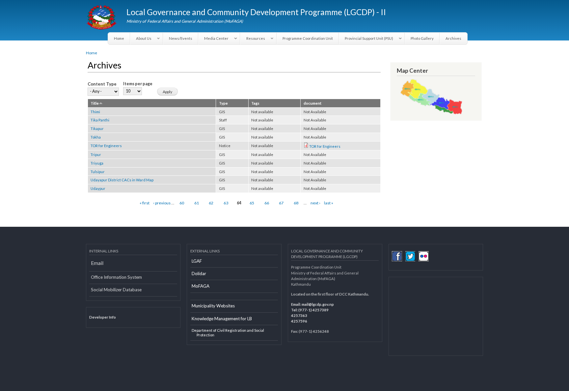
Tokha (96, 137)
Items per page (137, 83)
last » (328, 202)
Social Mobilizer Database (116, 289)
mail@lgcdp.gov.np (318, 304)
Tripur (96, 154)
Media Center (214, 38)
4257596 (299, 321)
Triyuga (97, 163)
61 (196, 202)
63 (226, 202)
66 (266, 202)
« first (144, 202)
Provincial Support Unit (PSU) (366, 38)
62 (211, 202)
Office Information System (116, 277)
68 (296, 202)
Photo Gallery (422, 38)
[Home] (102, 18)
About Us (140, 38)
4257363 (299, 315)
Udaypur (98, 188)
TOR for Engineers (106, 145)
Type (223, 103)
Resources (252, 38)
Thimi (95, 112)
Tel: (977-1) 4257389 (310, 310)
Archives (453, 38)
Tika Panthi (100, 120)
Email (97, 263)
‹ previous (162, 202)
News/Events (180, 38)
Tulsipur (98, 171)
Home (119, 38)
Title (95, 103)
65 (252, 202)
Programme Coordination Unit (308, 38)
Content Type (102, 84)
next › (315, 202)
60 (181, 202)
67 (281, 202)
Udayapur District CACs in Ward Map (122, 180)
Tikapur (97, 128)
